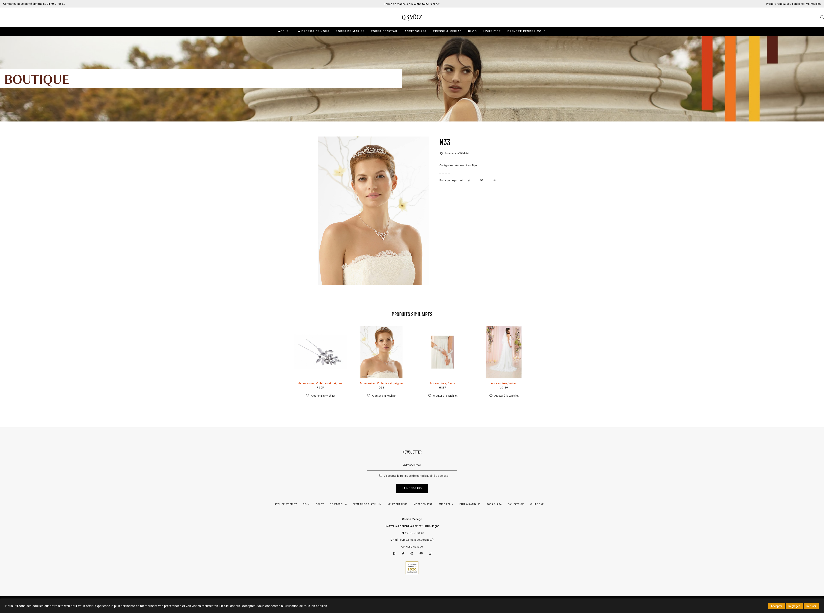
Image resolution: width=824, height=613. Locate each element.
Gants (451, 383)
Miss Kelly (446, 504)
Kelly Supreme (398, 504)
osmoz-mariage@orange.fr (417, 540)
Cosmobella (338, 504)
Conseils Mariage (412, 547)
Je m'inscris (412, 488)
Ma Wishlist (813, 4)
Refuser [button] (811, 606)
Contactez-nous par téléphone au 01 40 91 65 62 (34, 4)
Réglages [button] (794, 606)
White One (537, 504)
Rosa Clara (494, 504)
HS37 (442, 387)
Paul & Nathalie (470, 504)
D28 (381, 387)
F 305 (320, 387)
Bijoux (476, 165)
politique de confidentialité (417, 476)
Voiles (513, 383)
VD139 (504, 387)
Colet (320, 504)
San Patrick (516, 504)
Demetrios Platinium (367, 504)
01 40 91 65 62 (415, 533)
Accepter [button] (776, 606)
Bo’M (306, 504)
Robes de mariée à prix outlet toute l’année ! (412, 4)
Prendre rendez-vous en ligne (785, 4)
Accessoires (463, 165)
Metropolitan (423, 504)
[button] (454, 153)
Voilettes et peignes (329, 383)
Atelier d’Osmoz (286, 504)
